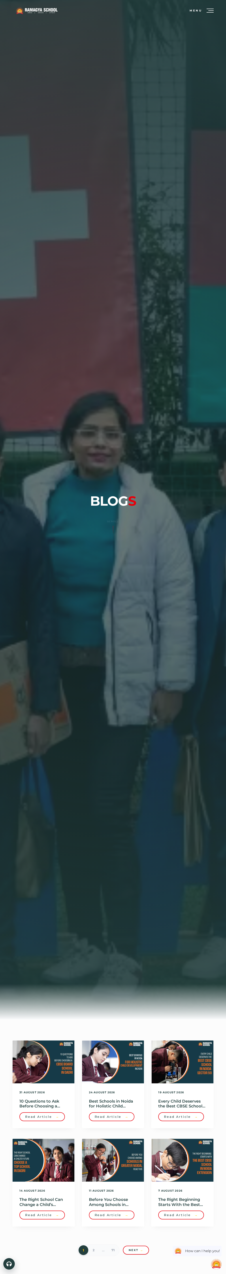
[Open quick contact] (9, 1264)
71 (113, 1250)
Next (136, 1250)
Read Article (42, 1117)
